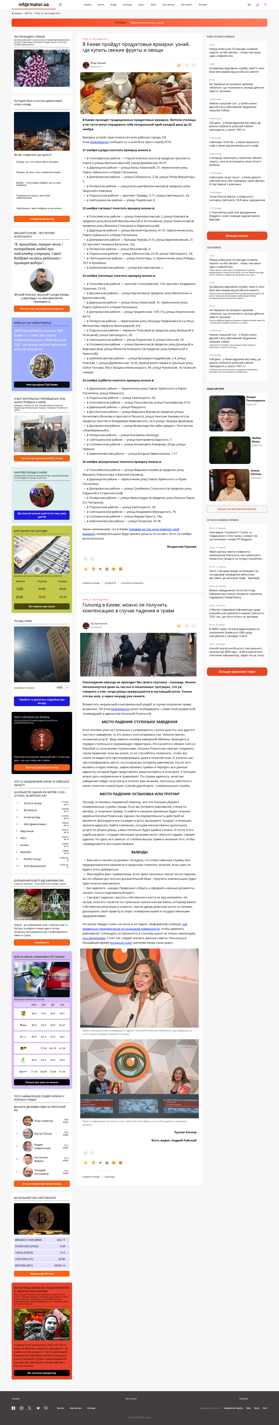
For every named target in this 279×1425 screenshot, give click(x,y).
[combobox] (63, 687)
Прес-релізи (168, 4)
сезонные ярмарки (132, 583)
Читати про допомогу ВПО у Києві (42, 458)
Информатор (99, 142)
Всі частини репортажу (42, 1373)
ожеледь (110, 1176)
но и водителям (94, 938)
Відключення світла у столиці (147, 22)
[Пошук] (265, 4)
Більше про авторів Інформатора (237, 509)
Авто (265, 1408)
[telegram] (38, 1408)
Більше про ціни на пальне (41, 1082)
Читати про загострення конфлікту (42, 308)
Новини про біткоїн (42, 1273)
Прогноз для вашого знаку (42, 767)
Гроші (141, 4)
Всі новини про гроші (42, 606)
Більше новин (237, 236)
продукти (110, 583)
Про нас (60, 1408)
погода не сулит (121, 943)
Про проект (186, 4)
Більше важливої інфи (237, 672)
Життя (101, 4)
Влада (114, 4)
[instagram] (21, 1408)
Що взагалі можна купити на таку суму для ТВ (42, 515)
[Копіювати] (193, 65)
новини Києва (91, 583)
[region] (42, 696)
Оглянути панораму (42, 218)
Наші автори (76, 1408)
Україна (88, 4)
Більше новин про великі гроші (42, 1183)
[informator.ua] (34, 4)
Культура (127, 4)
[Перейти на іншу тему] (257, 4)
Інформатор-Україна (233, 1408)
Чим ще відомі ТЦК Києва (42, 384)
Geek (248, 1408)
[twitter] (29, 1408)
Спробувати (42, 942)
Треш (153, 4)
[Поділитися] (186, 65)
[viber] (46, 1408)
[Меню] (60, 4)
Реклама (203, 4)
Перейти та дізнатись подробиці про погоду (42, 701)
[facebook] (13, 1408)
